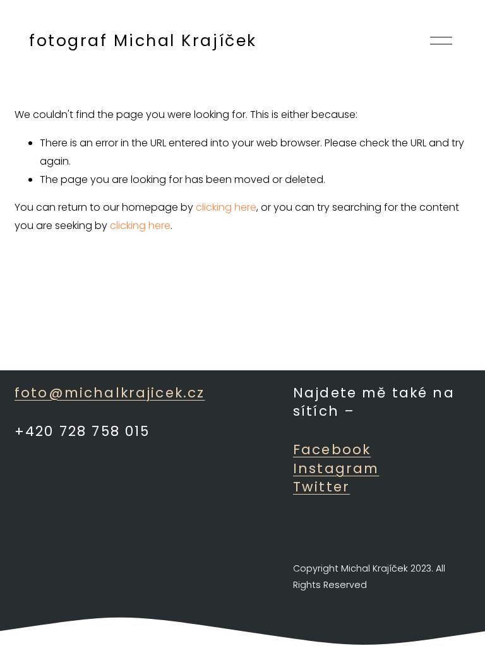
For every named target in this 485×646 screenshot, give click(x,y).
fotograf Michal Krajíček (143, 41)
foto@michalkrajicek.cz (110, 393)
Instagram (336, 468)
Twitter (321, 487)
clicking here (226, 207)
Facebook (332, 449)
